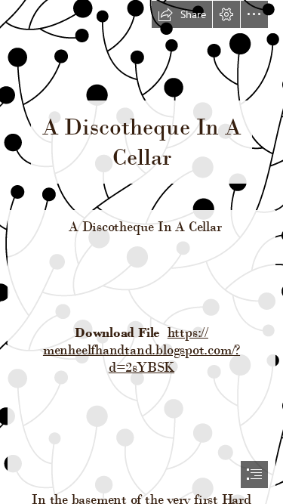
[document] (141, 252)
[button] (182, 14)
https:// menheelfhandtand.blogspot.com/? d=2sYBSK (141, 349)
